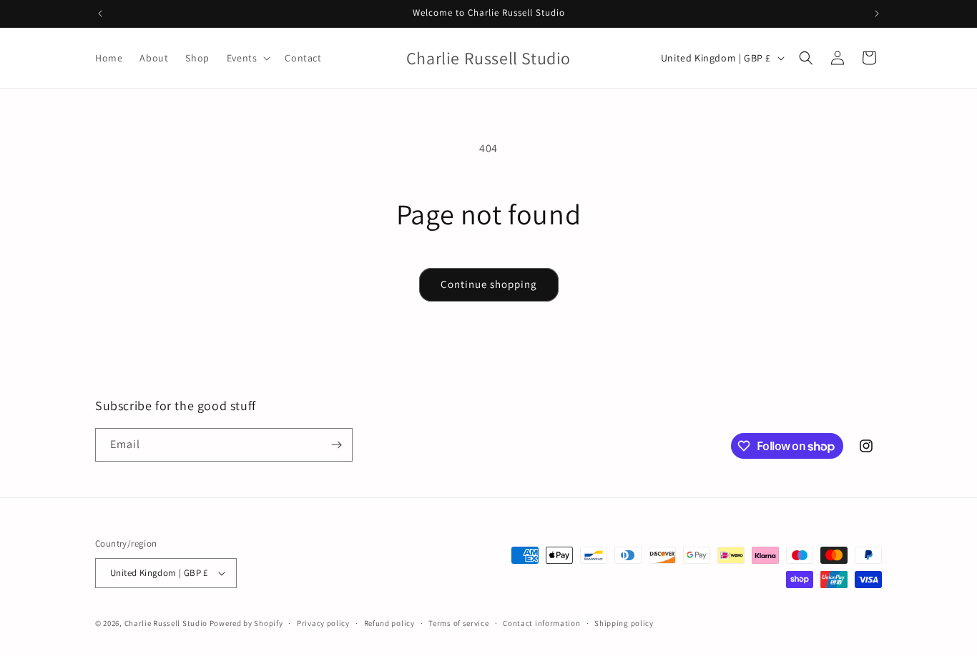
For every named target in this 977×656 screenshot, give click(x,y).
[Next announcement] (877, 13)
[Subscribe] (336, 445)
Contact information (541, 623)
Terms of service (458, 623)
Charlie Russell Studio (165, 623)
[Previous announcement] (100, 13)
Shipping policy (624, 623)
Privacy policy (323, 623)
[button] (247, 58)
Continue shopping (489, 284)
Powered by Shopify (246, 623)
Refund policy (389, 623)
